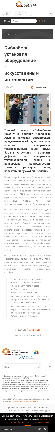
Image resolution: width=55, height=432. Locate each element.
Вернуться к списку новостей (27, 335)
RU (40, 21)
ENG (44, 21)
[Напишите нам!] (39, 429)
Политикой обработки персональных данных (26, 401)
